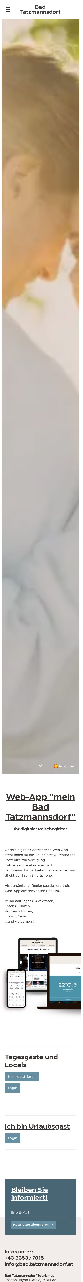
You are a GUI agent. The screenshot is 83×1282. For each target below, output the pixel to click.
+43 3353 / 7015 (24, 1258)
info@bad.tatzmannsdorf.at (39, 1264)
